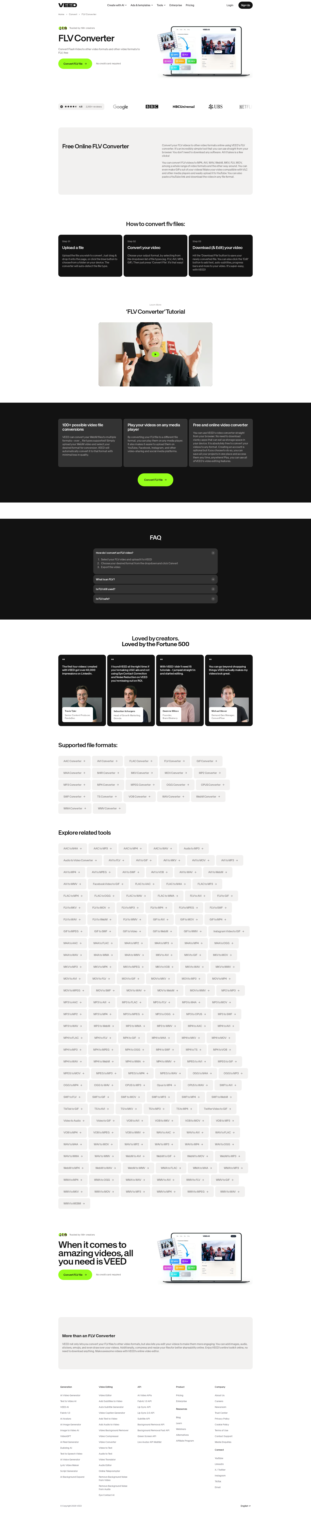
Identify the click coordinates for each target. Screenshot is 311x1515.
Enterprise (175, 5)
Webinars (181, 1429)
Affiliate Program (185, 1440)
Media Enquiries (223, 1442)
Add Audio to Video (109, 1424)
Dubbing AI (66, 1447)
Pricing (190, 5)
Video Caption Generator (112, 1412)
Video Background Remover (113, 1430)
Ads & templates (140, 5)
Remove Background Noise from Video (113, 1478)
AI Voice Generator (70, 1459)
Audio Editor (105, 1465)
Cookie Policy (222, 1424)
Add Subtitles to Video (110, 1401)
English (244, 1506)
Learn (179, 1423)
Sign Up (245, 5)
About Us (220, 1395)
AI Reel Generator (69, 1442)
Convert (73, 14)
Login (230, 5)
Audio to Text (105, 1453)
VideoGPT (65, 1436)
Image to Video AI (69, 1430)
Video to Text (105, 1447)
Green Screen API (147, 1436)
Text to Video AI (68, 1401)
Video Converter (107, 1442)
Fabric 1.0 (65, 1412)
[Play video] (155, 354)
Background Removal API (151, 1424)
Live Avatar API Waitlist (149, 1442)
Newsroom (220, 1407)
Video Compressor (109, 1436)
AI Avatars (65, 1418)
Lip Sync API (144, 1407)
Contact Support (223, 1436)
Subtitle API (144, 1418)
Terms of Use (221, 1430)
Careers (219, 1401)
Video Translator (107, 1459)
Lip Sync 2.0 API (146, 1412)
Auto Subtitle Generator (111, 1407)
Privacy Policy (222, 1418)
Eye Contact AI (107, 1495)
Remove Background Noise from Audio (113, 1488)
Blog (178, 1417)
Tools (160, 5)
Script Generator (69, 1471)
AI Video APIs (145, 1395)
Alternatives (182, 1434)
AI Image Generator (70, 1424)
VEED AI (64, 1407)
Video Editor (105, 1395)
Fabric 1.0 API (145, 1401)
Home (61, 14)
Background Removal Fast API (153, 1430)
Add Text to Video (108, 1418)
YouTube (219, 1458)
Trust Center (221, 1412)
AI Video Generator (70, 1395)
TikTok (218, 1481)
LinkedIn (219, 1464)
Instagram (220, 1475)
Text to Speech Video (71, 1453)
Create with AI (115, 5)
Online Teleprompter (109, 1471)
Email (217, 1487)
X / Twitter (220, 1469)
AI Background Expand (72, 1476)
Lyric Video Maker (69, 1465)
